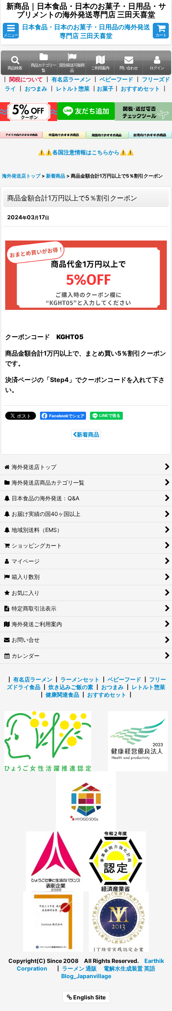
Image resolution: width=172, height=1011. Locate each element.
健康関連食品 (62, 694)
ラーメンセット (80, 679)
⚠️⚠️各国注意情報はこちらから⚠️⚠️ (86, 152)
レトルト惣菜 (73, 88)
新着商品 (88, 434)
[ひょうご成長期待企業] (53, 921)
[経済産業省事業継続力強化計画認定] (116, 860)
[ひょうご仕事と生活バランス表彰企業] (56, 860)
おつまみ (36, 88)
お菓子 (105, 88)
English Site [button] (89, 997)
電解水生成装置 (123, 968)
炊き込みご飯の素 (70, 686)
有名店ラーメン (71, 79)
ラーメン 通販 (79, 968)
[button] (11, 30)
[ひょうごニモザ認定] (47, 740)
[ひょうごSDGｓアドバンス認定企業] (86, 800)
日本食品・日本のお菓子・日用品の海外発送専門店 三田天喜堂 (86, 31)
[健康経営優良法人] (135, 740)
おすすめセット (140, 88)
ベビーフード (116, 79)
